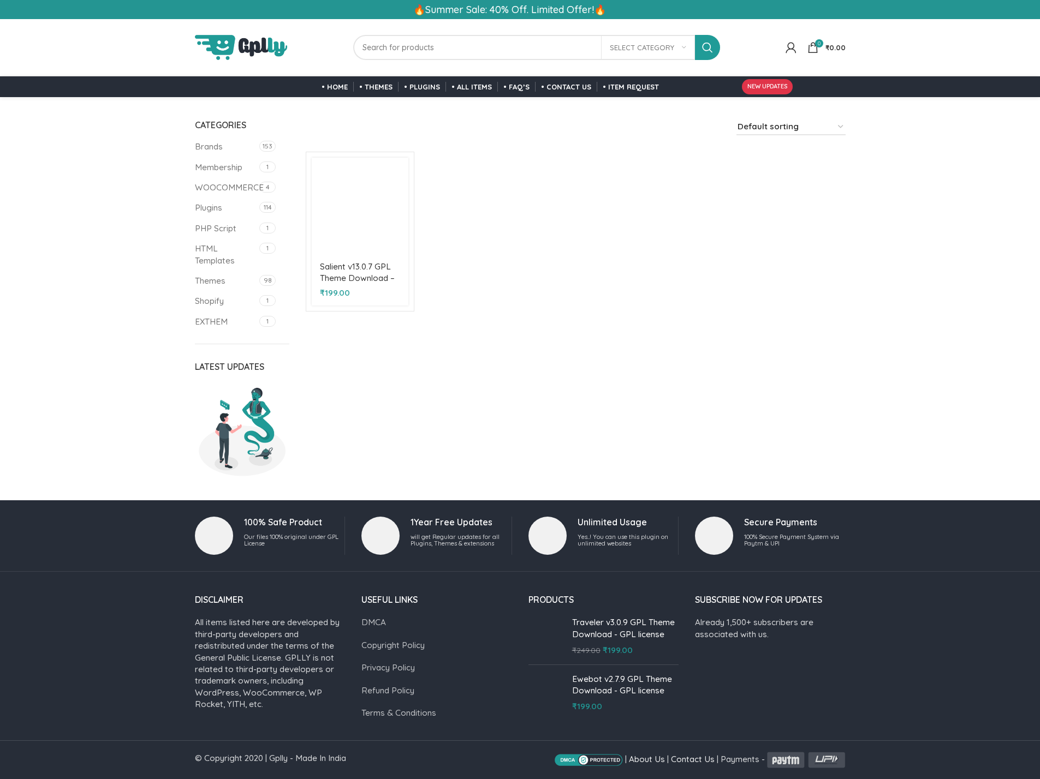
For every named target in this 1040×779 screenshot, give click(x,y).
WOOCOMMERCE (226, 187)
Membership (218, 167)
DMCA (373, 622)
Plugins (208, 207)
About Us (647, 759)
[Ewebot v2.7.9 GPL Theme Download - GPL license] (546, 692)
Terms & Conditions (398, 713)
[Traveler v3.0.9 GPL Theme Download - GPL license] (546, 636)
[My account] (791, 47)
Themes (210, 280)
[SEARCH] (707, 47)
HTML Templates (215, 254)
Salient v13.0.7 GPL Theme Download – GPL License (357, 278)
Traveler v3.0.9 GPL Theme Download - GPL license (623, 628)
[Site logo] (241, 46)
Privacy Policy (388, 667)
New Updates (767, 86)
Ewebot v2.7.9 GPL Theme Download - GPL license (622, 685)
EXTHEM (211, 321)
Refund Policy (387, 690)
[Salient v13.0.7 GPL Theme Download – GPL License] (360, 206)
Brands (209, 146)
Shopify (209, 301)
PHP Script (215, 228)
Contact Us (693, 759)
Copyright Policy (393, 645)
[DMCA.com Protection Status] (588, 759)
